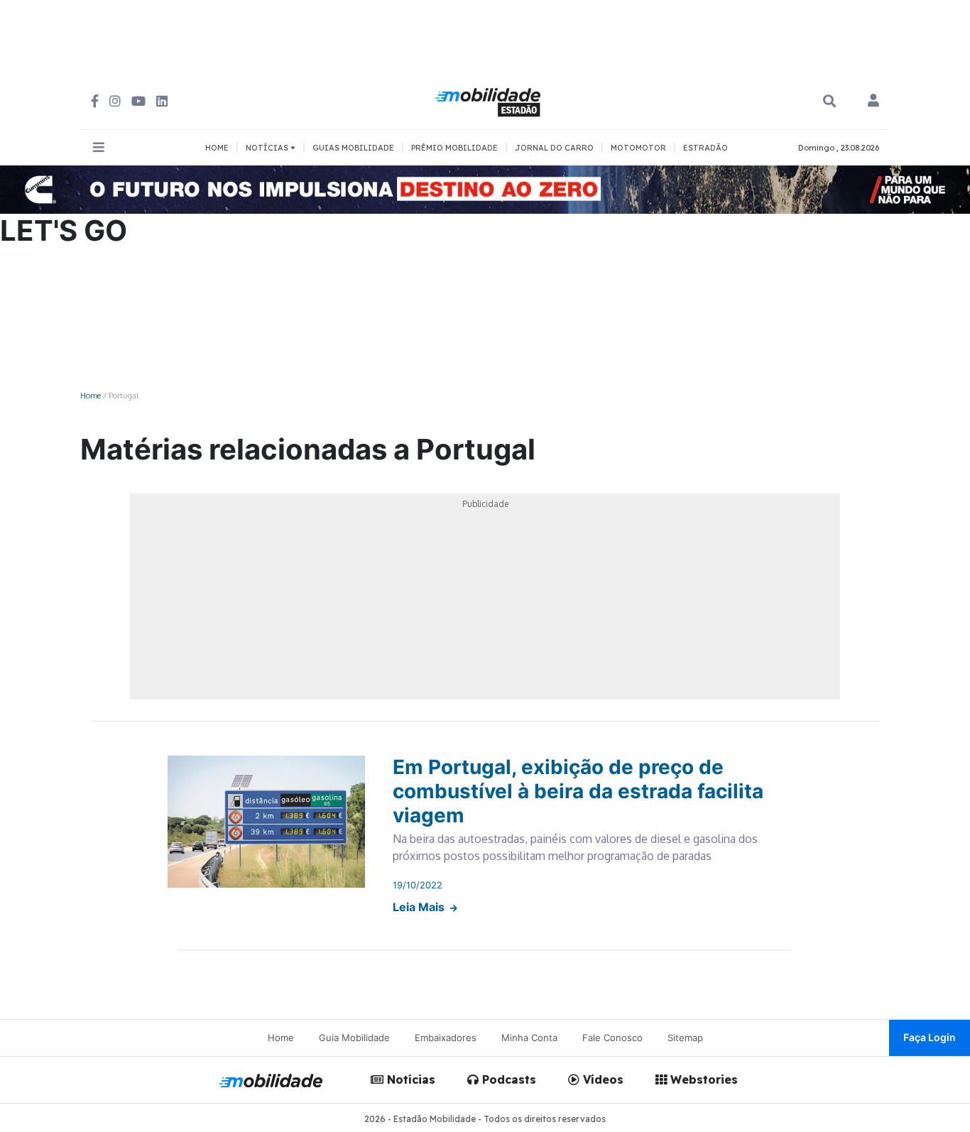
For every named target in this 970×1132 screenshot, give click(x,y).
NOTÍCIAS (268, 148)
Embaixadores (445, 1037)
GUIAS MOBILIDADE (353, 148)
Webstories (702, 1079)
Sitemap (685, 1037)
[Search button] (829, 101)
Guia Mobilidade (354, 1037)
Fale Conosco (612, 1037)
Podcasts (507, 1079)
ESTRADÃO (705, 148)
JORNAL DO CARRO (554, 148)
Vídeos (601, 1079)
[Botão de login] (873, 101)
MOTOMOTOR (638, 148)
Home (90, 395)
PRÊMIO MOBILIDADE (454, 148)
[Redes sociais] (95, 101)
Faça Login (929, 1037)
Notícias (409, 1079)
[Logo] (490, 100)
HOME (217, 148)
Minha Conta (529, 1037)
